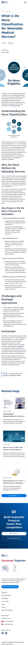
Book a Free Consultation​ (10, 586)
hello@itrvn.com (6, 618)
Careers (3, 607)
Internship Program (7, 610)
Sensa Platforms (6, 595)
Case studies (5, 601)
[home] (4, 2)
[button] (25, 2)
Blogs (3, 604)
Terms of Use (9, 644)
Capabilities (4, 598)
